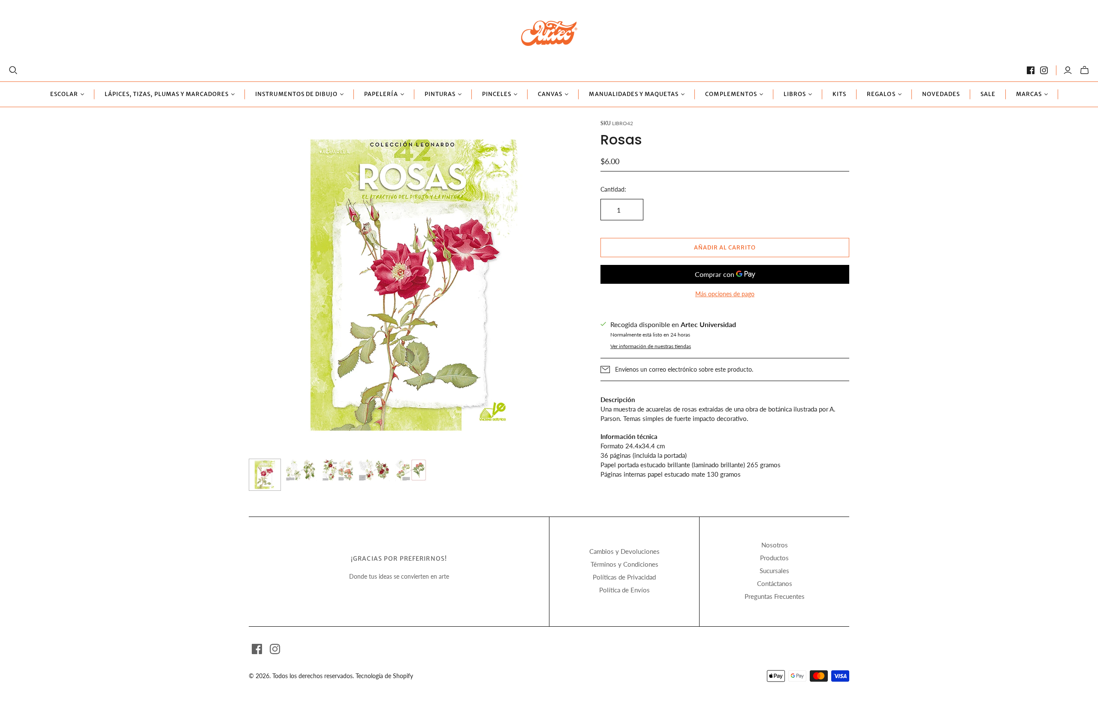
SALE (987, 94)
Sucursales (774, 570)
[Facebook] (1030, 70)
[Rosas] (265, 475)
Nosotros (774, 545)
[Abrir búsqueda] (13, 70)
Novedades (941, 94)
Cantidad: (613, 189)
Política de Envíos (624, 590)
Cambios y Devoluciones (624, 551)
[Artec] (549, 32)
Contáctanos (774, 583)
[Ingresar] (1067, 70)
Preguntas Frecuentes (775, 596)
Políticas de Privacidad (624, 577)
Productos (774, 558)
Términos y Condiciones (624, 564)
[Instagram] (1044, 70)
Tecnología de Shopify (384, 675)
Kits (839, 94)
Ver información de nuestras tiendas (650, 346)
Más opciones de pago (724, 293)
